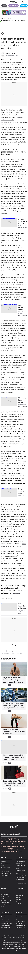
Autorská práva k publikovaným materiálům (13, 940)
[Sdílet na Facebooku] (12, 645)
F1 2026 (18, 901)
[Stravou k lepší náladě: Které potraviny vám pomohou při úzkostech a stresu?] (9, 402)
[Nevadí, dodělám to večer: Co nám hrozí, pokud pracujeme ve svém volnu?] (9, 223)
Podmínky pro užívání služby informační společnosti (13, 942)
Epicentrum (3, 861)
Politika (3, 889)
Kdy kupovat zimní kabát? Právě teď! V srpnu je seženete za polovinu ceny (13, 680)
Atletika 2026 (19, 903)
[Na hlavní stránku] (14, 2)
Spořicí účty (18, 919)
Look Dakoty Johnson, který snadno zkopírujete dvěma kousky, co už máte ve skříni (13, 706)
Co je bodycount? (5, 875)
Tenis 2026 (18, 899)
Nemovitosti (9, 844)
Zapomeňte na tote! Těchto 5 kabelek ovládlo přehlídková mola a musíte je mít (14, 783)
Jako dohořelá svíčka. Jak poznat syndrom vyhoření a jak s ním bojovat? (22, 606)
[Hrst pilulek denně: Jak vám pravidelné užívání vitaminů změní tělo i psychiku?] (9, 310)
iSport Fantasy (10, 841)
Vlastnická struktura (18, 946)
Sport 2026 (20, 889)
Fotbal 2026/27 (19, 895)
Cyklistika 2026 (19, 906)
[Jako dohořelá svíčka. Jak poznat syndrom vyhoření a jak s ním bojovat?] (9, 609)
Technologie (5, 912)
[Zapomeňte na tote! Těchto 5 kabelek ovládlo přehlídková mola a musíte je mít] (14, 773)
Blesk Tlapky (15, 839)
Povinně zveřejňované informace (17, 950)
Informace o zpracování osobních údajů (11, 944)
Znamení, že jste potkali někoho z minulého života (21, 867)
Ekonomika (19, 912)
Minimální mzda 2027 (20, 925)
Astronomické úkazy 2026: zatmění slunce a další (21, 872)
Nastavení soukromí (9, 946)
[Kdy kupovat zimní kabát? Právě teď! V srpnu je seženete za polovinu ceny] (14, 669)
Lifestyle (9, 18)
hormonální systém (7, 255)
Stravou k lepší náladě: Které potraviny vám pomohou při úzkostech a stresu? (22, 400)
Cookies (22, 944)
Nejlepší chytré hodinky (6, 923)
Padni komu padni (5, 902)
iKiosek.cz (16, 593)
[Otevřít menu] (25, 2)
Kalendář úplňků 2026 (6, 873)
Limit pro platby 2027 (21, 921)
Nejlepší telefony (5, 919)
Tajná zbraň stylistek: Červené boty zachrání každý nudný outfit (13, 732)
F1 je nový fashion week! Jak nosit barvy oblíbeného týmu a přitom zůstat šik (13, 757)
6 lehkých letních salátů (21, 883)
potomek (18, 451)
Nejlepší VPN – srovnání (6, 925)
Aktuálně (4, 857)
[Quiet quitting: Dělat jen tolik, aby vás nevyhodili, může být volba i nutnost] (9, 494)
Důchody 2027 (19, 923)
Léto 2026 (19, 857)
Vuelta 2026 (19, 851)
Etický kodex (6, 950)
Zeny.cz (3, 18)
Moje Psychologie (6, 839)
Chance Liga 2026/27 (9, 851)
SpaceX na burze (4, 916)
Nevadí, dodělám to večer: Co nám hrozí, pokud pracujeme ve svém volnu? (22, 221)
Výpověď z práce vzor (6, 904)
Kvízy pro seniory (5, 871)
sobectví (3, 208)
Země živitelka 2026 (20, 927)
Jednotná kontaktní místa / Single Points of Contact (13, 948)
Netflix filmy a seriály (5, 927)
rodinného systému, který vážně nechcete (11, 120)
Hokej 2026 (18, 897)
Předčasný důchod (20, 916)
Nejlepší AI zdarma (5, 921)
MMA (17, 893)
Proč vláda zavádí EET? (6, 900)
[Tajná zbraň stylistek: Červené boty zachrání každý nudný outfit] (14, 721)
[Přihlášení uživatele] (22, 2)
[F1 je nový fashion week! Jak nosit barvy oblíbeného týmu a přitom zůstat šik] (14, 747)
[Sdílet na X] (15, 645)
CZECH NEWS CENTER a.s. (20, 934)
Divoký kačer (4, 906)
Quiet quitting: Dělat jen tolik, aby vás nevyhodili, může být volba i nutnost (22, 491)
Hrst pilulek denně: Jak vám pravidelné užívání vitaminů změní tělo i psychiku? (22, 308)
